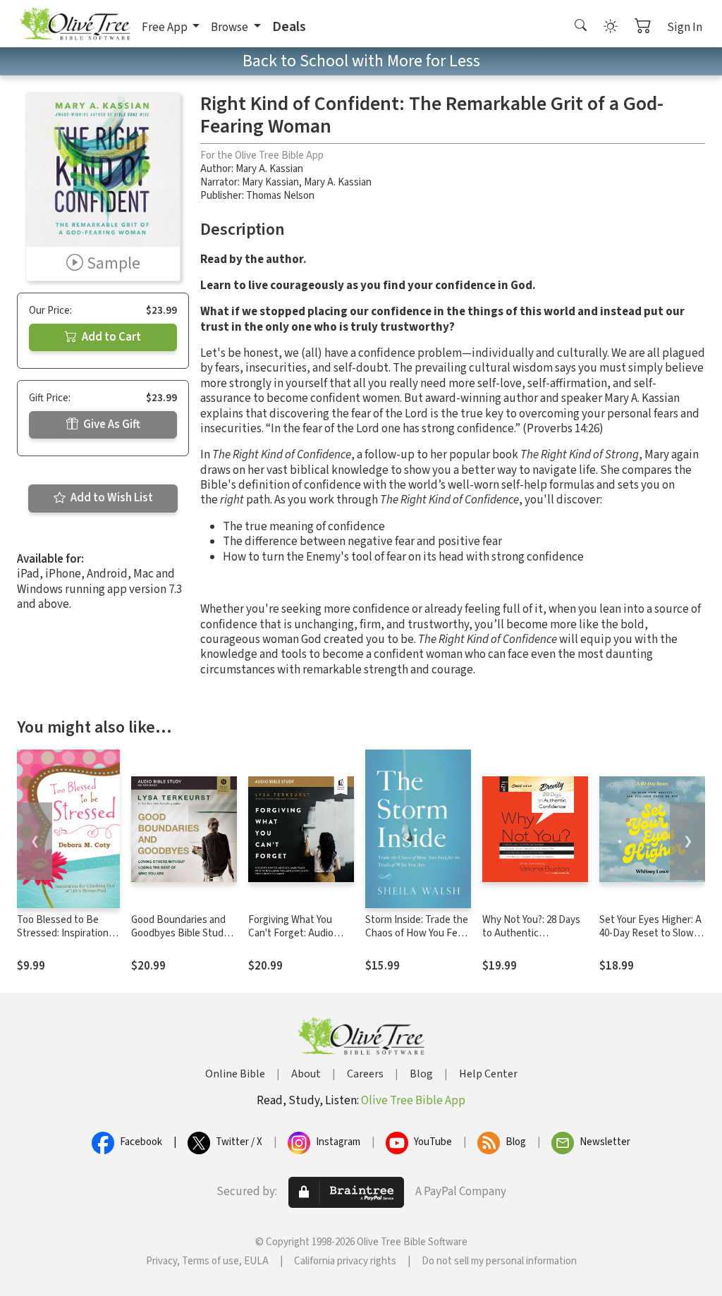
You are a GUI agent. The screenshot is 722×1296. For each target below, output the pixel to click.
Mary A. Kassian (269, 168)
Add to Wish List (110, 497)
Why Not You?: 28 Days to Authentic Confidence (531, 933)
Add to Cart (110, 337)
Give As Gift (110, 424)
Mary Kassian (270, 182)
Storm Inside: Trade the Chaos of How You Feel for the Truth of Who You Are (416, 939)
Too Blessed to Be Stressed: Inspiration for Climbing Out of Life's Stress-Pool (63, 939)
